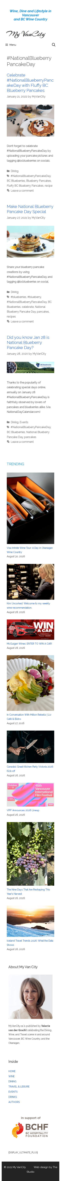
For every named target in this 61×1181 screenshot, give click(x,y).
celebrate (28, 306)
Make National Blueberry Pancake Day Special (30, 209)
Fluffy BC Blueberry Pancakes (25, 185)
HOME (11, 1071)
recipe (48, 185)
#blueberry (34, 297)
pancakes (43, 311)
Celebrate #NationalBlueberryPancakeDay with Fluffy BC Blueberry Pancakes (30, 82)
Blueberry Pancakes (38, 180)
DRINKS (12, 1097)
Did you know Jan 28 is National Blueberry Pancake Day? (28, 342)
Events (24, 422)
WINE (11, 1076)
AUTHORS (14, 1102)
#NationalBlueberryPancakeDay (31, 176)
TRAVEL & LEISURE (18, 1086)
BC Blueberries (16, 180)
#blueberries (18, 297)
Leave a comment (22, 190)
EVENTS (12, 1091)
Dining (14, 171)
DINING (12, 1081)
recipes (11, 316)
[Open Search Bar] (53, 45)
